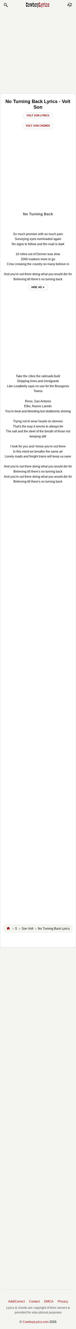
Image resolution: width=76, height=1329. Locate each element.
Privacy (63, 1301)
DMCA (48, 1301)
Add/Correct (16, 1301)
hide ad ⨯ (38, 287)
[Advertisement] (38, 50)
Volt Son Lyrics (38, 115)
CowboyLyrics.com (36, 1322)
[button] (5, 5)
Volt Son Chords (38, 125)
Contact (34, 1301)
